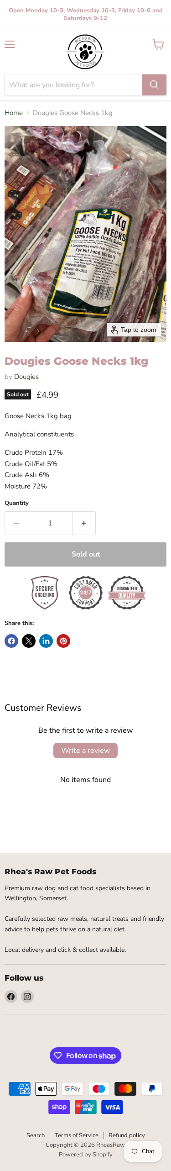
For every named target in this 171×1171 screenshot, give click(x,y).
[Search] (154, 84)
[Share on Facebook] (11, 641)
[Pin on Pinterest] (63, 641)
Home (14, 113)
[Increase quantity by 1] (84, 523)
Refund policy (127, 1135)
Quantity (17, 503)
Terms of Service (76, 1135)
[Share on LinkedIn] (46, 641)
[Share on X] (29, 641)
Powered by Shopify (86, 1154)
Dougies (26, 376)
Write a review (85, 751)
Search (35, 1135)
